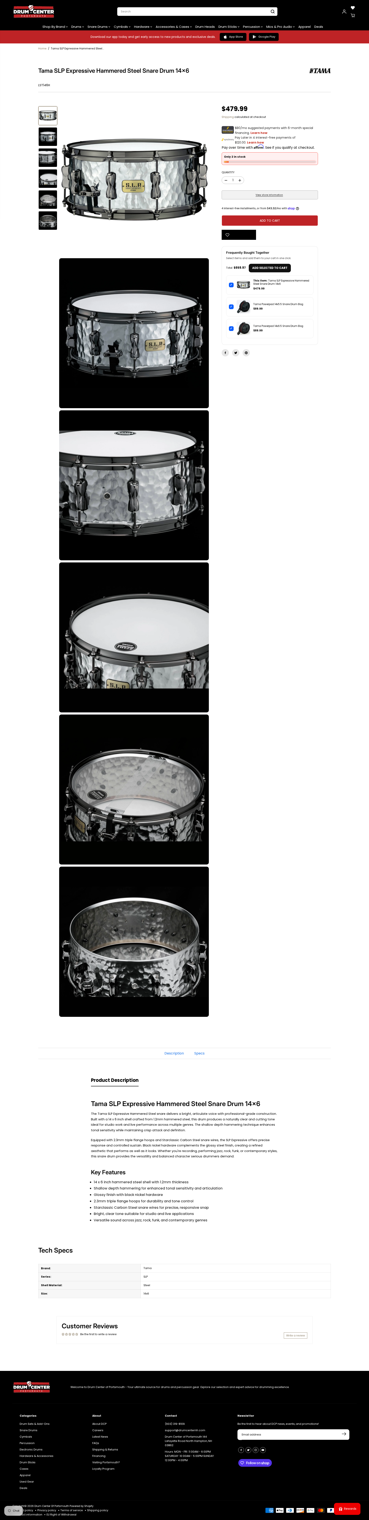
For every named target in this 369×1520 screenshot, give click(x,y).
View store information (269, 195)
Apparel (304, 26)
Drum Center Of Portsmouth (51, 1506)
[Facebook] (225, 352)
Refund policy (24, 1510)
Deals (318, 26)
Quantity (228, 172)
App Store (236, 37)
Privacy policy (46, 1510)
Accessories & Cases (173, 26)
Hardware (142, 26)
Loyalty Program (103, 1466)
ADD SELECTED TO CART (269, 268)
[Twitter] (235, 352)
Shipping (228, 117)
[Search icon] (272, 11)
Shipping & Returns (105, 1447)
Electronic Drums (31, 1447)
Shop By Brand (54, 26)
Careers (97, 1428)
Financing (98, 1453)
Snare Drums (98, 26)
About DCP (99, 1421)
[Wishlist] (353, 8)
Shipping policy (97, 1510)
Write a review (295, 1335)
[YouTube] (262, 1447)
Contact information (28, 1514)
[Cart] (353, 15)
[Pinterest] (246, 352)
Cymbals (121, 26)
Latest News (100, 1434)
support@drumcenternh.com (185, 1428)
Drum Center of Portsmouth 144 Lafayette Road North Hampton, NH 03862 (188, 1439)
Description (174, 1053)
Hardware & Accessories (36, 1453)
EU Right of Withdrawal (61, 1514)
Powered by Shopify (82, 1506)
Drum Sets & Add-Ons (35, 1421)
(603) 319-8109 (175, 1421)
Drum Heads (205, 26)
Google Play (266, 37)
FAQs (95, 1441)
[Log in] (344, 11)
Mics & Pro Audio (279, 26)
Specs (199, 1053)
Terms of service (71, 1510)
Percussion (252, 26)
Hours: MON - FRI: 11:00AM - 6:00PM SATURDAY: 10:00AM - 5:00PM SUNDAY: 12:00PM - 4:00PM (189, 1453)
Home (42, 48)
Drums (76, 26)
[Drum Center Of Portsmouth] (33, 11)
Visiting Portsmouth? (106, 1460)
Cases (24, 1466)
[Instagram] (255, 1447)
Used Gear (27, 1479)
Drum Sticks (228, 26)
